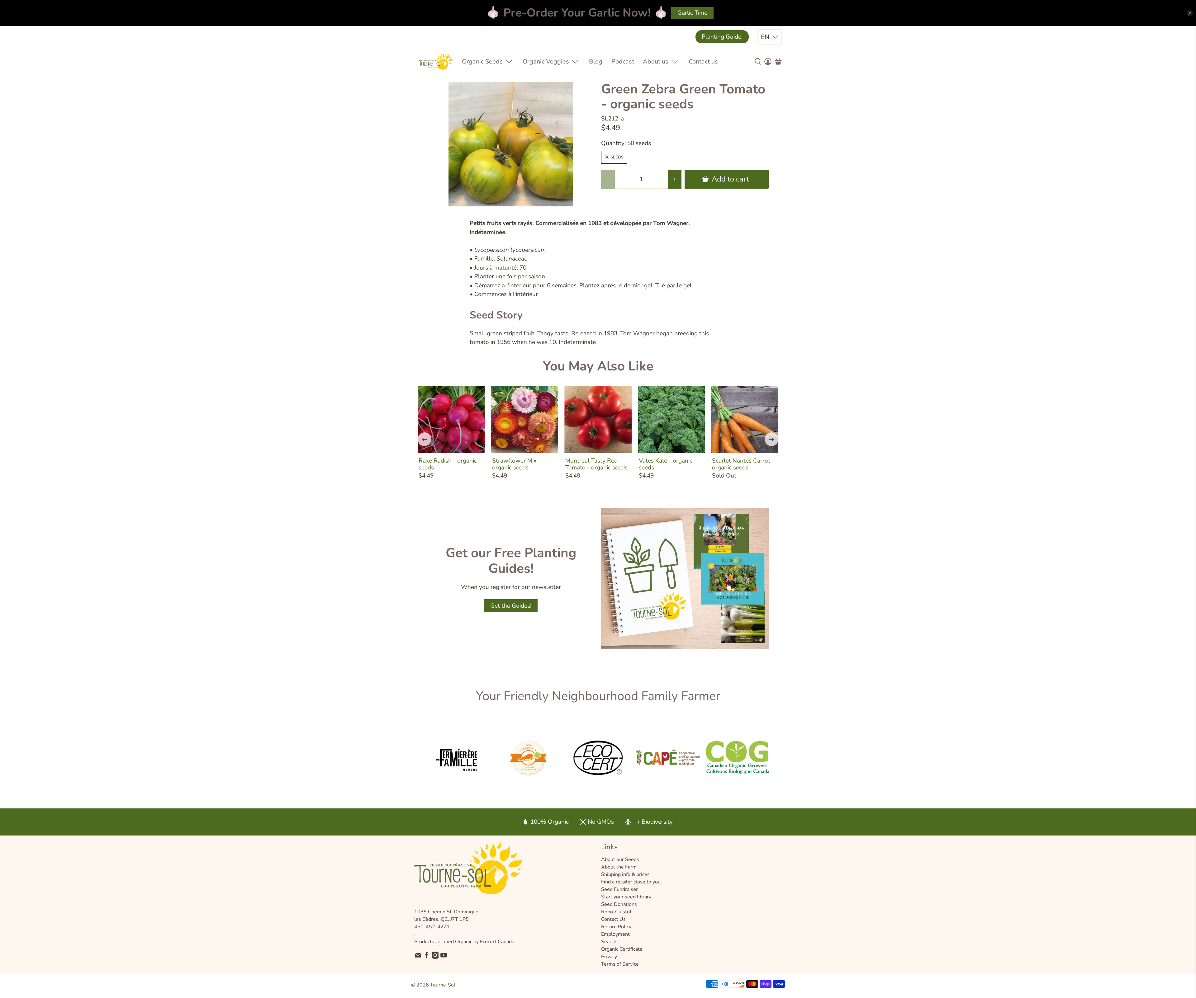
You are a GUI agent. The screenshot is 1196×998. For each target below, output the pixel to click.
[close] (1190, 13)
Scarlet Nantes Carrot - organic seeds (743, 464)
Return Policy (616, 926)
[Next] (771, 439)
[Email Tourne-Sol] (417, 957)
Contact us (703, 61)
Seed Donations (619, 904)
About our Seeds (620, 859)
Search (608, 941)
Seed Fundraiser (619, 889)
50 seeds (614, 157)
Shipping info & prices (625, 874)
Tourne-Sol (442, 985)
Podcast (622, 61)
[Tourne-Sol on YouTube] (443, 957)
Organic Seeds (482, 61)
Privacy (609, 956)
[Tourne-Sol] (436, 61)
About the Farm (619, 867)
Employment (615, 934)
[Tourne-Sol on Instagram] (435, 957)
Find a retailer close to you (631, 881)
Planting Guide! (722, 37)
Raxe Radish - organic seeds (448, 464)
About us (655, 61)
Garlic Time (692, 13)
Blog (595, 61)
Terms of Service (620, 964)
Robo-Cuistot (616, 911)
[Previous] (424, 439)
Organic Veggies (546, 61)
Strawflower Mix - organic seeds (516, 464)
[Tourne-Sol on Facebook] (426, 957)
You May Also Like (598, 366)
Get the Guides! (510, 605)
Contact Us (613, 919)
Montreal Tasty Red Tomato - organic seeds (596, 464)
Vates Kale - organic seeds (665, 464)
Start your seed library (626, 896)
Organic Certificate (622, 949)
